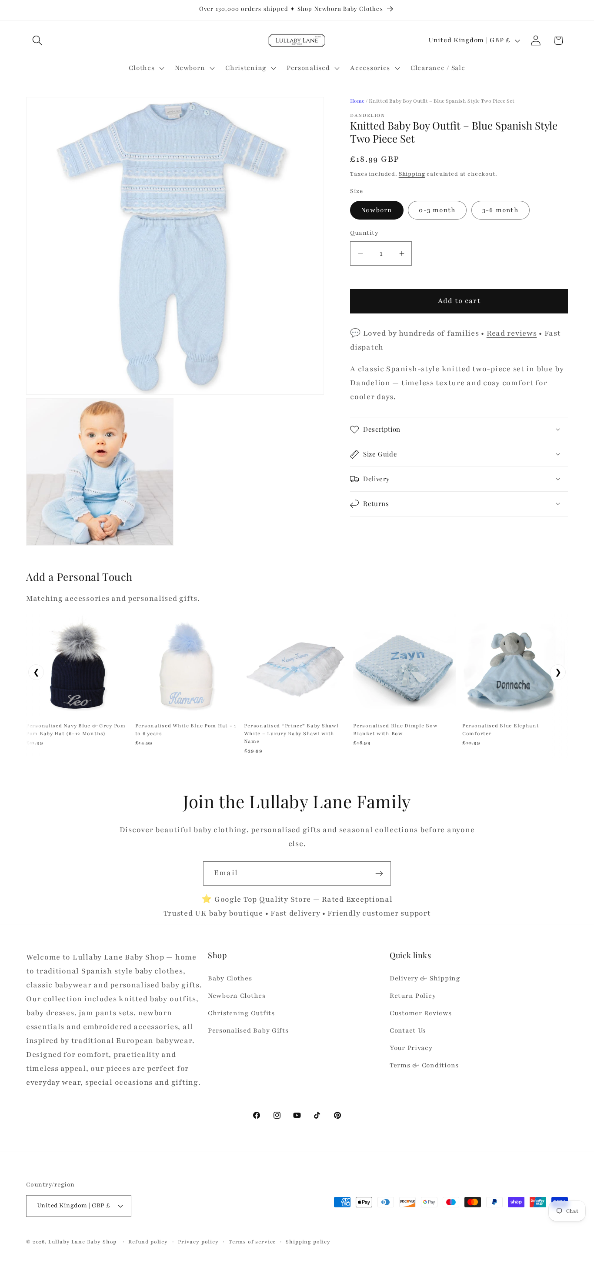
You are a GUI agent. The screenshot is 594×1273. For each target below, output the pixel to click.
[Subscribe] (378, 873)
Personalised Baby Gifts (248, 1030)
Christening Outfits (241, 1013)
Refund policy (148, 1241)
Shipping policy (308, 1241)
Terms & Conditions (424, 1065)
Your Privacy (411, 1047)
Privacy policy (198, 1241)
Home (357, 100)
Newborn (376, 210)
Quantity (364, 233)
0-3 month (437, 210)
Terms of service (252, 1241)
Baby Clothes (230, 978)
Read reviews (512, 333)
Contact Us (408, 1030)
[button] (37, 40)
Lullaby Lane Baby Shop (82, 1241)
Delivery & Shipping (425, 978)
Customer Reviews (421, 1013)
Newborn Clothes (237, 995)
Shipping (412, 174)
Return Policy (413, 995)
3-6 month (500, 210)
